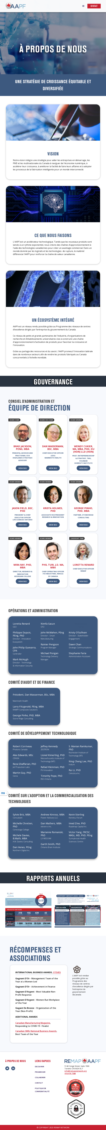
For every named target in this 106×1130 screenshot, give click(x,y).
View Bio (22, 468)
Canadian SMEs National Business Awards (35, 1031)
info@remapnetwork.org (76, 1071)
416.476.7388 (70, 1073)
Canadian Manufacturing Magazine (32, 1022)
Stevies (57, 972)
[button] (83, 6)
